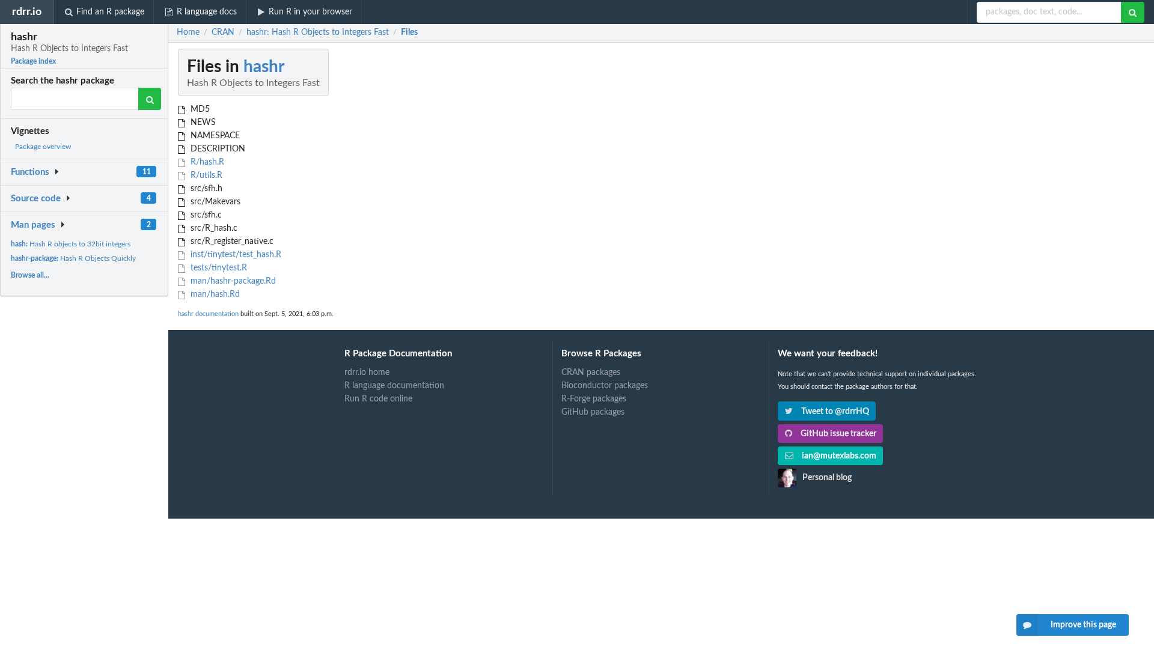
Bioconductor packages (604, 386)
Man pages (33, 225)
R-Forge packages (593, 399)
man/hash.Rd (214, 294)
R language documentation (394, 386)
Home (188, 32)
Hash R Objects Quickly (73, 258)
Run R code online (378, 399)
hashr (263, 66)
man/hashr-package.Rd (232, 281)
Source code (36, 198)
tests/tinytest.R (217, 268)
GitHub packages (592, 412)
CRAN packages (590, 372)
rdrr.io (26, 12)
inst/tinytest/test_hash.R (234, 255)
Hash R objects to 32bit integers (70, 244)
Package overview (43, 146)
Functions (30, 172)
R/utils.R (205, 175)
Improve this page (1083, 625)
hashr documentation (208, 314)
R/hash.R (206, 162)
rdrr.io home (366, 372)
